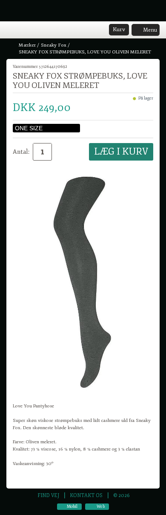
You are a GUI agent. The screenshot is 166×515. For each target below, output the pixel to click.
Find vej (48, 495)
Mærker (27, 45)
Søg (33, 30)
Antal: (21, 151)
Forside (11, 45)
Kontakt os (86, 495)
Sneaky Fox (53, 45)
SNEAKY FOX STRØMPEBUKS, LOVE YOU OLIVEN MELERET (85, 52)
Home (10, 30)
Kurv (119, 29)
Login (22, 30)
